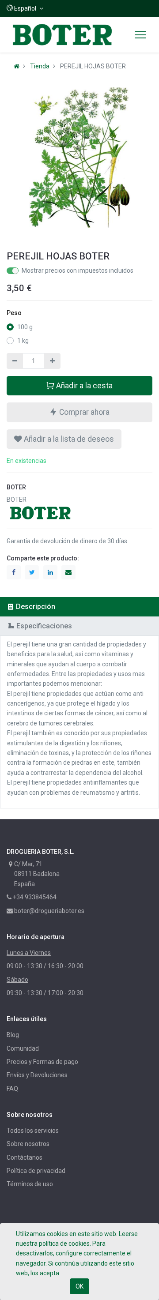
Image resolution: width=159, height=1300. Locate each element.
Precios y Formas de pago (42, 1061)
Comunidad (23, 1048)
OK (79, 1286)
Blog (13, 1034)
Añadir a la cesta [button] (83, 385)
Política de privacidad (36, 1170)
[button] (25, 8)
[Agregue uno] (52, 361)
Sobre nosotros (28, 1143)
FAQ (12, 1088)
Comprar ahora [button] (83, 412)
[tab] (79, 606)
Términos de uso (30, 1183)
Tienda (39, 66)
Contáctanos (24, 1157)
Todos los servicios (33, 1130)
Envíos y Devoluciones (37, 1074)
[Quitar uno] (15, 361)
